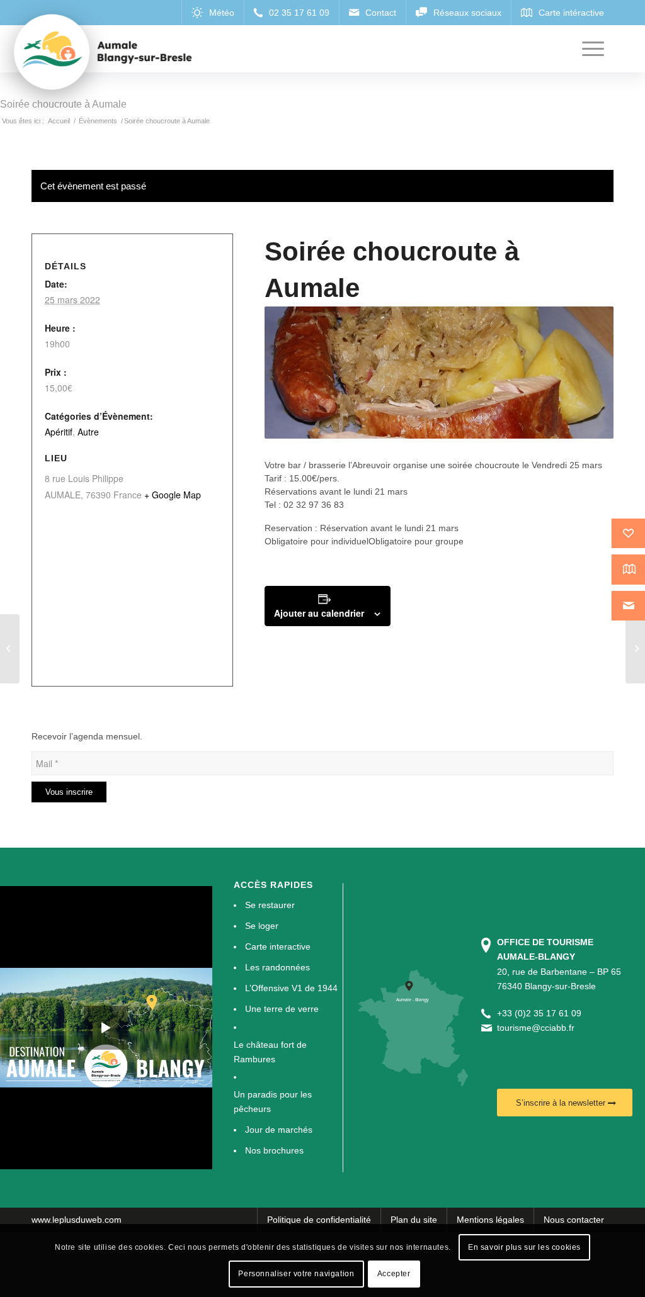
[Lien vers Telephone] (291, 12)
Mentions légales (490, 1220)
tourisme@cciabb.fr (535, 1028)
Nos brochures (274, 1150)
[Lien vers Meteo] (212, 12)
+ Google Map (172, 494)
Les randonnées (277, 967)
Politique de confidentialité (319, 1220)
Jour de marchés (278, 1130)
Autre (88, 431)
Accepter (394, 1273)
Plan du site (414, 1220)
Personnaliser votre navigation (296, 1273)
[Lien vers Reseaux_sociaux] (458, 12)
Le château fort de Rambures (270, 1052)
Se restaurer (270, 905)
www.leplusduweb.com (76, 1220)
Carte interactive (278, 946)
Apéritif (58, 431)
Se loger (261, 926)
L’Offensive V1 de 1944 (291, 988)
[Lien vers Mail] (372, 12)
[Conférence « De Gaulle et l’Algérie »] (635, 648)
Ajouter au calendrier (319, 613)
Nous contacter (574, 1220)
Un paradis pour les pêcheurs (273, 1101)
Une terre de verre (282, 1009)
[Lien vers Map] (562, 12)
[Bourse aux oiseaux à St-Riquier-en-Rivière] (10, 648)
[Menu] (593, 48)
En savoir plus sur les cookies (524, 1247)
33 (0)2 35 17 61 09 (541, 1013)
